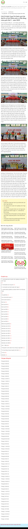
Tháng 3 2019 (4, 506)
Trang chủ (3, 6)
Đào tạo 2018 (4, 304)
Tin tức (3, 352)
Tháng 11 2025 (4, 381)
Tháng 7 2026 (4, 363)
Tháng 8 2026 (4, 361)
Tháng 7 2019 (4, 496)
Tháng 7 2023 (4, 441)
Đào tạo (3, 302)
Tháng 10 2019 (4, 493)
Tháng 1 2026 (4, 376)
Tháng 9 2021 (4, 466)
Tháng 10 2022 (4, 448)
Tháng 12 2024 (4, 403)
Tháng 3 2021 (4, 471)
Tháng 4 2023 (4, 443)
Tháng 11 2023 (4, 431)
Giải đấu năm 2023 (5, 335)
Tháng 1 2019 (4, 508)
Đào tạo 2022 (4, 314)
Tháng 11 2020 (4, 478)
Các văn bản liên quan (6, 297)
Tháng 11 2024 (4, 406)
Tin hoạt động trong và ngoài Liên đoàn (16, 13)
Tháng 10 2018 (4, 514)
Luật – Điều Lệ (4, 345)
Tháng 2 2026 (4, 373)
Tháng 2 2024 (4, 423)
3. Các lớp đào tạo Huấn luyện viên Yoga (10, 287)
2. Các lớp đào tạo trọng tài (7, 284)
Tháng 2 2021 (4, 473)
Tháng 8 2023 (4, 438)
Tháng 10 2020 (4, 481)
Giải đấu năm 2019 (5, 328)
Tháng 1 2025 (4, 401)
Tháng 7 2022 (4, 453)
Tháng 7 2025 (4, 386)
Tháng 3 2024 (4, 421)
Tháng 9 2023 (4, 436)
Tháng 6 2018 (4, 516)
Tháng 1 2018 (4, 519)
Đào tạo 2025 (4, 321)
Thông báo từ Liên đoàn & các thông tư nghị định (12, 347)
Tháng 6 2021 (4, 468)
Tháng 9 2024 (4, 411)
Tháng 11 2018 (4, 511)
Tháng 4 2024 (4, 418)
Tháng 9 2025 (4, 383)
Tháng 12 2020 (4, 476)
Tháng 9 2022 (4, 451)
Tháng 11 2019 (4, 491)
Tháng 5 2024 (4, 416)
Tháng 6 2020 (4, 488)
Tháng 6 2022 (4, 456)
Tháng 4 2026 (4, 371)
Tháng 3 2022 (4, 458)
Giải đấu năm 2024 (5, 338)
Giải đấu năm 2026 (5, 342)
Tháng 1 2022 (4, 461)
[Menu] (26, 2)
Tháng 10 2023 (4, 433)
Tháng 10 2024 (4, 408)
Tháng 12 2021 (4, 463)
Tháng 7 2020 (4, 486)
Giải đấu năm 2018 (5, 326)
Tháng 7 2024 (4, 413)
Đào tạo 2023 (4, 316)
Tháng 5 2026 (4, 368)
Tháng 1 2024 (4, 426)
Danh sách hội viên (5, 299)
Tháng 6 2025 (4, 388)
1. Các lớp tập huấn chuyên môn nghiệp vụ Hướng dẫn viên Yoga (13, 280)
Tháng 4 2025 (4, 393)
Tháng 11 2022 (4, 446)
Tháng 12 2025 (4, 378)
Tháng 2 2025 (4, 398)
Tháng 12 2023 (4, 428)
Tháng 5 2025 (4, 391)
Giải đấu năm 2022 (5, 333)
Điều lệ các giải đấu (5, 323)
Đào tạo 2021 (4, 311)
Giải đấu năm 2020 (5, 330)
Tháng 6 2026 (4, 366)
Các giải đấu (8, 6)
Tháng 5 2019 (4, 501)
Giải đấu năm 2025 (5, 340)
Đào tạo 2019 (4, 306)
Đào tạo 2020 (4, 309)
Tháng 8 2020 (4, 483)
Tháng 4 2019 (4, 503)
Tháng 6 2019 (4, 498)
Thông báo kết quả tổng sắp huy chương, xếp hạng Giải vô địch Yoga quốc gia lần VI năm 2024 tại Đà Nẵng (15, 215)
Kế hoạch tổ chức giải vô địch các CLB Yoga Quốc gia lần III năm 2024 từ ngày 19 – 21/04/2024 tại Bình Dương (14, 211)
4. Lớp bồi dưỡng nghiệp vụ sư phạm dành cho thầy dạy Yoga (13, 290)
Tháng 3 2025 (4, 396)
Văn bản (3, 354)
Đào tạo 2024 (4, 318)
